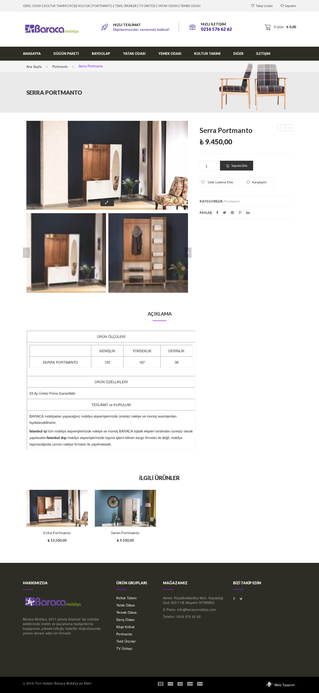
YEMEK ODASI (190, 6)
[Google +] (240, 212)
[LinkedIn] (248, 212)
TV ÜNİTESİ (147, 6)
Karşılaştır (31, 526)
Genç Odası (125, 619)
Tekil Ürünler (126, 641)
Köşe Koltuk (125, 626)
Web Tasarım (284, 685)
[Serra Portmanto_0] (148, 253)
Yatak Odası (125, 605)
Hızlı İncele (85, 496)
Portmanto (60, 66)
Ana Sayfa (34, 66)
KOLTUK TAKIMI (55, 6)
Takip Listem (264, 6)
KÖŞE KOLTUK (79, 6)
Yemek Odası (126, 612)
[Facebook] (217, 212)
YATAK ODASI (168, 6)
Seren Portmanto (289, 128)
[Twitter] (224, 212)
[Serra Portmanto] (66, 253)
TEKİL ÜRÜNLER (126, 6)
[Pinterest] (232, 212)
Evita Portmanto (281, 128)
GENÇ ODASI (32, 6)
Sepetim (290, 6)
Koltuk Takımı (126, 597)
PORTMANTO (102, 6)
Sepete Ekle (239, 165)
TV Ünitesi (124, 648)
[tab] (159, 314)
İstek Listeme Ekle (220, 182)
